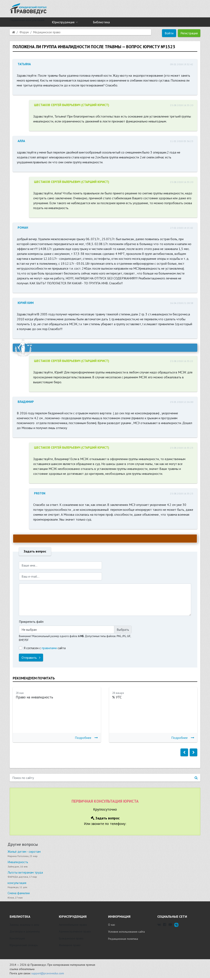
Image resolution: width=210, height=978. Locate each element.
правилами (49, 648)
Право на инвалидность (34, 697)
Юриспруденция (63, 22)
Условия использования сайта (126, 931)
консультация (17, 883)
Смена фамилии (19, 893)
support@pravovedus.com (47, 973)
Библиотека (101, 22)
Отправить (30, 657)
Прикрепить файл (31, 622)
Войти (169, 33)
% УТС (117, 697)
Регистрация (189, 33)
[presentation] (184, 752)
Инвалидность (18, 862)
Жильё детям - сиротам (24, 851)
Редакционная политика (123, 939)
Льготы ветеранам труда (25, 872)
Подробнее (83, 738)
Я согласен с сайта (45, 648)
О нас (111, 924)
